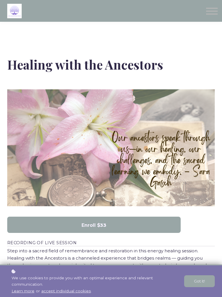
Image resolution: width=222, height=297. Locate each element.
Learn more (23, 291)
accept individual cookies (66, 291)
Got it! (199, 281)
